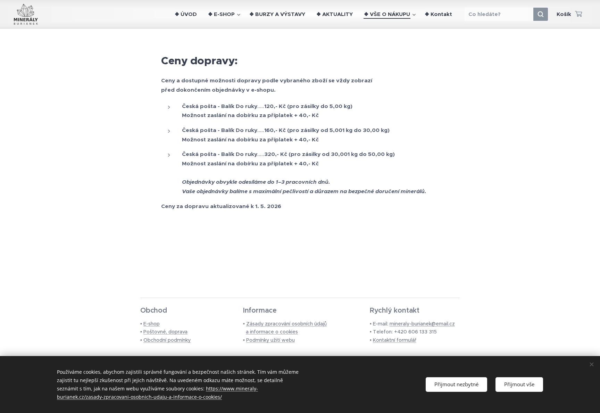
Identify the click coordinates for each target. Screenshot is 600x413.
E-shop (151, 324)
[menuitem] (187, 14)
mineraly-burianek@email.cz (422, 324)
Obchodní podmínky (167, 340)
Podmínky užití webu (270, 340)
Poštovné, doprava (165, 332)
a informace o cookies (272, 332)
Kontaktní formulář (394, 340)
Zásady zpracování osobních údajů (286, 324)
